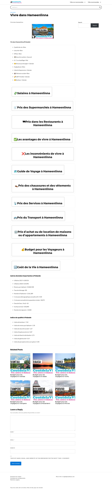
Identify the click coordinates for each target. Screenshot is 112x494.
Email (12, 440)
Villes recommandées (93, 2)
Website (12, 448)
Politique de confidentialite (17, 478)
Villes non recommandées (76, 2)
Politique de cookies (15, 476)
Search (80, 22)
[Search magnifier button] (100, 7)
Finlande (13, 12)
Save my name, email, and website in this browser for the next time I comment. (40, 458)
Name (12, 432)
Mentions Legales (15, 479)
